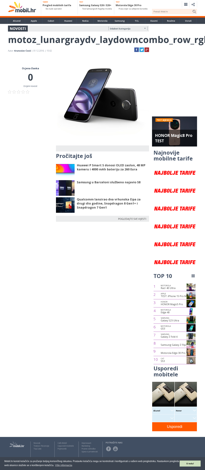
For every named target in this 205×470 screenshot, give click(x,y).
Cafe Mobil (62, 443)
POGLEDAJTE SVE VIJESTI (132, 219)
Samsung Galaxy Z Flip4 (174, 344)
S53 (163, 360)
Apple (34, 20)
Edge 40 (166, 311)
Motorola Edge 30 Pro (173, 353)
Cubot (51, 20)
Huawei (68, 20)
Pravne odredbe (89, 448)
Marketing (86, 446)
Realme (171, 20)
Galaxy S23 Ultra (170, 319)
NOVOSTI (18, 28)
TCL (137, 20)
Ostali (188, 20)
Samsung (120, 20)
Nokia (85, 20)
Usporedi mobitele (66, 446)
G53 (166, 327)
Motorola (102, 20)
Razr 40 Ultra (168, 287)
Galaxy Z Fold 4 (169, 335)
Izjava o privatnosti (90, 451)
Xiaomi (154, 20)
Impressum (86, 443)
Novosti (37, 443)
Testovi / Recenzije (41, 446)
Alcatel (17, 20)
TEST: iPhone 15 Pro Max (175, 295)
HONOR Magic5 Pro (172, 303)
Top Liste (37, 448)
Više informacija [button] (63, 465)
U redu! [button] (190, 463)
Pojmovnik (62, 448)
